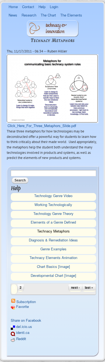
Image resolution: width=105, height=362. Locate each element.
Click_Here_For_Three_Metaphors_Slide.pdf (42, 125)
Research (29, 15)
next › (75, 287)
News (13, 15)
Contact (28, 6)
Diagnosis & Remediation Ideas (53, 240)
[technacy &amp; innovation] (34, 31)
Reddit (20, 338)
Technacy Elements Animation (53, 257)
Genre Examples (53, 248)
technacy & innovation (56, 28)
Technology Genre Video (53, 195)
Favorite (22, 306)
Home (13, 6)
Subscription (26, 301)
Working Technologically (53, 204)
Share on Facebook (26, 320)
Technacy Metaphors (53, 231)
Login (54, 6)
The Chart (48, 15)
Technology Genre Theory (53, 213)
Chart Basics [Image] (53, 266)
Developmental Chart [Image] (53, 275)
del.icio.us (23, 326)
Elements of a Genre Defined (53, 222)
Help (42, 6)
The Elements (71, 15)
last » (89, 287)
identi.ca (22, 332)
